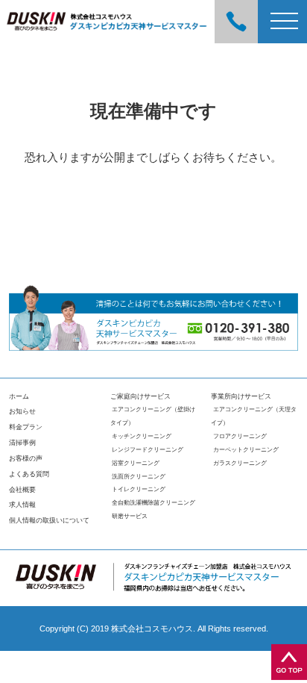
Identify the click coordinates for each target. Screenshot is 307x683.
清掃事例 (22, 442)
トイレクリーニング (138, 489)
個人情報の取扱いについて (49, 520)
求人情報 (22, 504)
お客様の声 (25, 458)
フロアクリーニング (240, 436)
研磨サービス (130, 516)
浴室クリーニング (135, 463)
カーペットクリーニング (246, 449)
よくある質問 (29, 474)
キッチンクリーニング (141, 436)
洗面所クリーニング (138, 476)
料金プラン (25, 427)
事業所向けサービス (241, 396)
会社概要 (22, 489)
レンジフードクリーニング (147, 449)
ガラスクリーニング (240, 463)
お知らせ (22, 411)
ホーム (19, 396)
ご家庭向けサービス (140, 396)
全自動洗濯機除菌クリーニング (153, 502)
